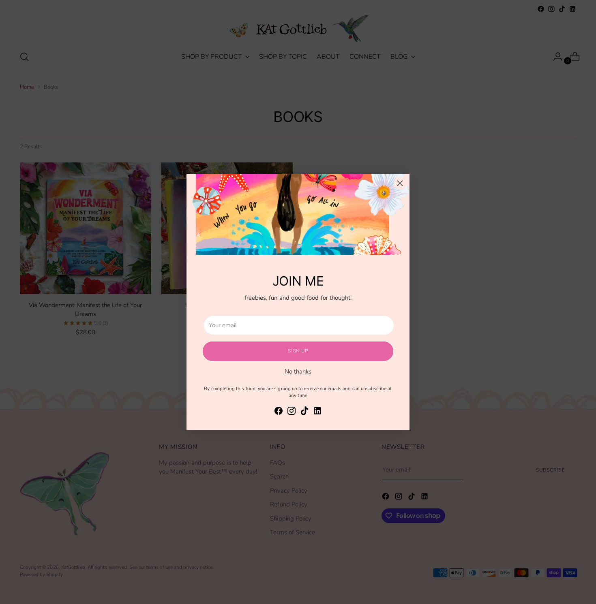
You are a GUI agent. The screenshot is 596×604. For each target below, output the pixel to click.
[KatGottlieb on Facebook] (278, 412)
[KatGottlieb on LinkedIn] (317, 412)
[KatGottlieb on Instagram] (291, 412)
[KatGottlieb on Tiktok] (304, 412)
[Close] (400, 183)
